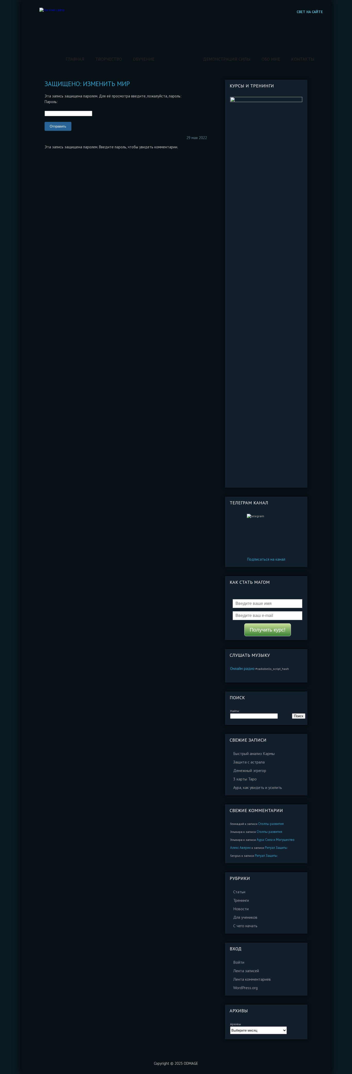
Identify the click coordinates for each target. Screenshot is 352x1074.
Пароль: (51, 101)
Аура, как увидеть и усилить (257, 787)
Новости (241, 908)
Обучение (143, 59)
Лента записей (246, 970)
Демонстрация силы (226, 59)
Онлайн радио (242, 668)
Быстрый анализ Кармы (254, 753)
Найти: (235, 711)
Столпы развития (271, 824)
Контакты (302, 59)
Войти (238, 962)
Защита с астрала (249, 761)
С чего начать (245, 925)
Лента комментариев (252, 979)
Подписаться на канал (266, 559)
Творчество (108, 59)
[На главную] (51, 10)
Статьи (239, 891)
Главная (75, 59)
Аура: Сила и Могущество (276, 840)
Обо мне (271, 59)
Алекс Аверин (240, 847)
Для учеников (245, 917)
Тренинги (241, 900)
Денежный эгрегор (249, 770)
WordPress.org (245, 987)
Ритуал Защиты (276, 847)
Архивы (235, 1024)
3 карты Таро (245, 778)
